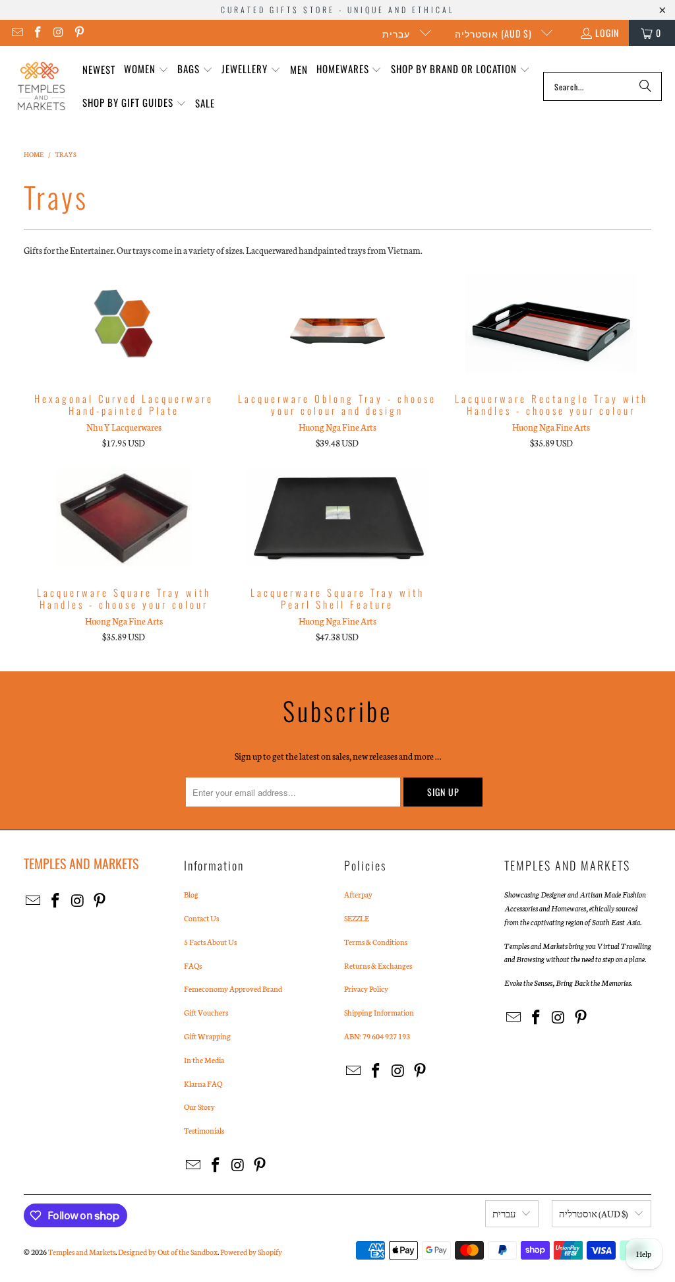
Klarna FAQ (203, 1083)
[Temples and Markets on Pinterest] (79, 33)
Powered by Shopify (251, 1251)
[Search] (645, 86)
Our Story (199, 1106)
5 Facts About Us (210, 941)
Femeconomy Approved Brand (233, 988)
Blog (191, 894)
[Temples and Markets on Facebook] (37, 33)
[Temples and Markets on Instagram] (58, 33)
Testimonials (204, 1130)
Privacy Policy (366, 988)
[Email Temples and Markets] (16, 33)
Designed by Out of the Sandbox (168, 1251)
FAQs (193, 965)
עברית (397, 33)
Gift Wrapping (207, 1036)
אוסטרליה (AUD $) (495, 33)
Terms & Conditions (375, 941)
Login (607, 33)
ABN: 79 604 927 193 (377, 1036)
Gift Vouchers (206, 1012)
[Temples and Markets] (41, 86)
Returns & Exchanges (378, 965)
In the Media (204, 1059)
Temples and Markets (81, 1251)
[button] (146, 69)
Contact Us (201, 918)
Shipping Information (379, 1012)
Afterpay (358, 894)
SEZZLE (356, 918)
